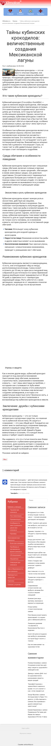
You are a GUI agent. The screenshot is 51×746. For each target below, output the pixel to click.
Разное (15, 21)
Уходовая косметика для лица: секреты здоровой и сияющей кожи (37, 667)
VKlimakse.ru (6, 21)
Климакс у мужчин (14, 584)
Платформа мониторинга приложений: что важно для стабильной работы (37, 617)
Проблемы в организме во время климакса (16, 549)
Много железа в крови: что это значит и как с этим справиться (36, 688)
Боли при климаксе (17, 543)
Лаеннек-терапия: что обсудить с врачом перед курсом (37, 533)
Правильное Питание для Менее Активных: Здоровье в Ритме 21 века (37, 714)
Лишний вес (14, 559)
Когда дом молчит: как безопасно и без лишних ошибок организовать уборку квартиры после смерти (37, 544)
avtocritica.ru (28, 744)
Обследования (15, 555)
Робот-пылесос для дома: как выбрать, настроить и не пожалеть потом (37, 525)
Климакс (20, 14)
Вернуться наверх (25, 733)
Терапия (30, 14)
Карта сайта (25, 728)
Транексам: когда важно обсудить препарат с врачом (37, 579)
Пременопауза (15, 519)
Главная (10, 14)
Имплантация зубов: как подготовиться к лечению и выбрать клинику (37, 555)
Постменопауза (15, 516)
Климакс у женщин (14, 507)
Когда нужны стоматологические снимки (35, 609)
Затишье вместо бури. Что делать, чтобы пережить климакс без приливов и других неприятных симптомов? (37, 701)
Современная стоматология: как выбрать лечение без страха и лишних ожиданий (36, 590)
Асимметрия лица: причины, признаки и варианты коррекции (35, 601)
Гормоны (11, 581)
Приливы (40, 14)
